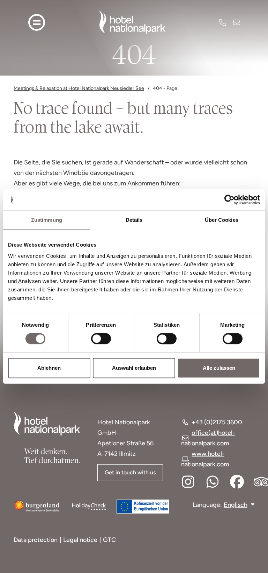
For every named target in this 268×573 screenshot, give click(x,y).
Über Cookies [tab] (221, 220)
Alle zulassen (219, 368)
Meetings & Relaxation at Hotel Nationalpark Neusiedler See (79, 88)
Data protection (36, 540)
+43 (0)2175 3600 (223, 22)
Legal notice (80, 540)
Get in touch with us (130, 472)
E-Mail (237, 22)
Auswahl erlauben (134, 368)
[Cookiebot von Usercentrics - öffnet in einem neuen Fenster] (229, 199)
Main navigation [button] (36, 22)
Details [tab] (134, 220)
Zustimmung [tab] (46, 220)
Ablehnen (49, 368)
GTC (109, 540)
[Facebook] (237, 482)
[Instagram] (188, 482)
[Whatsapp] (212, 482)
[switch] (96, 338)
